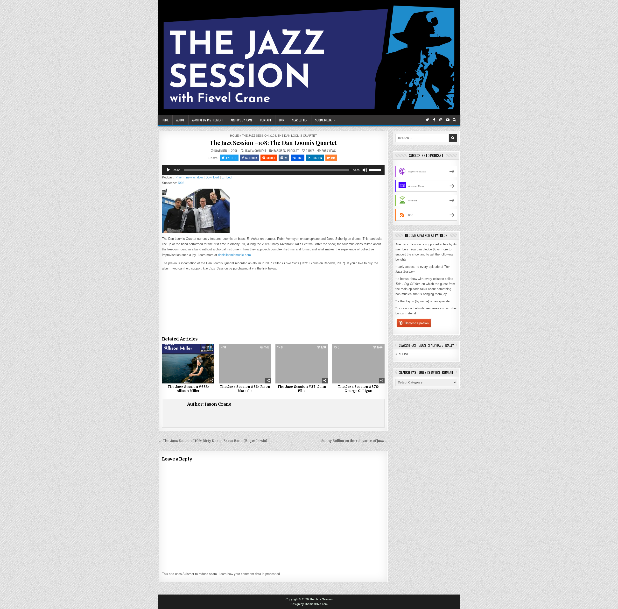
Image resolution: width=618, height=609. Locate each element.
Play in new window (189, 177)
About (180, 120)
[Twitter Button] (427, 120)
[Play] (168, 170)
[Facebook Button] (434, 120)
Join (281, 120)
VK (285, 158)
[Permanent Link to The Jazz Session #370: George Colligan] (358, 363)
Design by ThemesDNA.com (309, 604)
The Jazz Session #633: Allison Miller (188, 389)
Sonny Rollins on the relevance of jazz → (354, 441)
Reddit (271, 158)
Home (165, 120)
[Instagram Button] (441, 120)
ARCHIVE (402, 354)
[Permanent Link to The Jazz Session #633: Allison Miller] (188, 363)
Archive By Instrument (207, 120)
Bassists (280, 151)
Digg (299, 158)
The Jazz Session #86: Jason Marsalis (245, 389)
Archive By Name (241, 120)
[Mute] (364, 170)
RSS (181, 183)
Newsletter (299, 120)
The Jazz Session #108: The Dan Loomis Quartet (273, 142)
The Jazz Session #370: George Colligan (358, 389)
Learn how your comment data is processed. (250, 574)
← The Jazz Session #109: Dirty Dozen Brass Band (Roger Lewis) (213, 441)
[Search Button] (454, 120)
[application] (273, 170)
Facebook (251, 158)
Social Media (323, 120)
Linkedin (317, 158)
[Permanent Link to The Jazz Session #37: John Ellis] (301, 363)
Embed (227, 177)
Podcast (293, 151)
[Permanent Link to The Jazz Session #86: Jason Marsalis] (245, 363)
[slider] (375, 169)
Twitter (231, 158)
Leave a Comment (255, 150)
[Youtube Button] (447, 120)
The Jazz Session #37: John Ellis (301, 389)
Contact (265, 120)
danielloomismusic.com (234, 255)
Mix (333, 158)
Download (212, 177)
